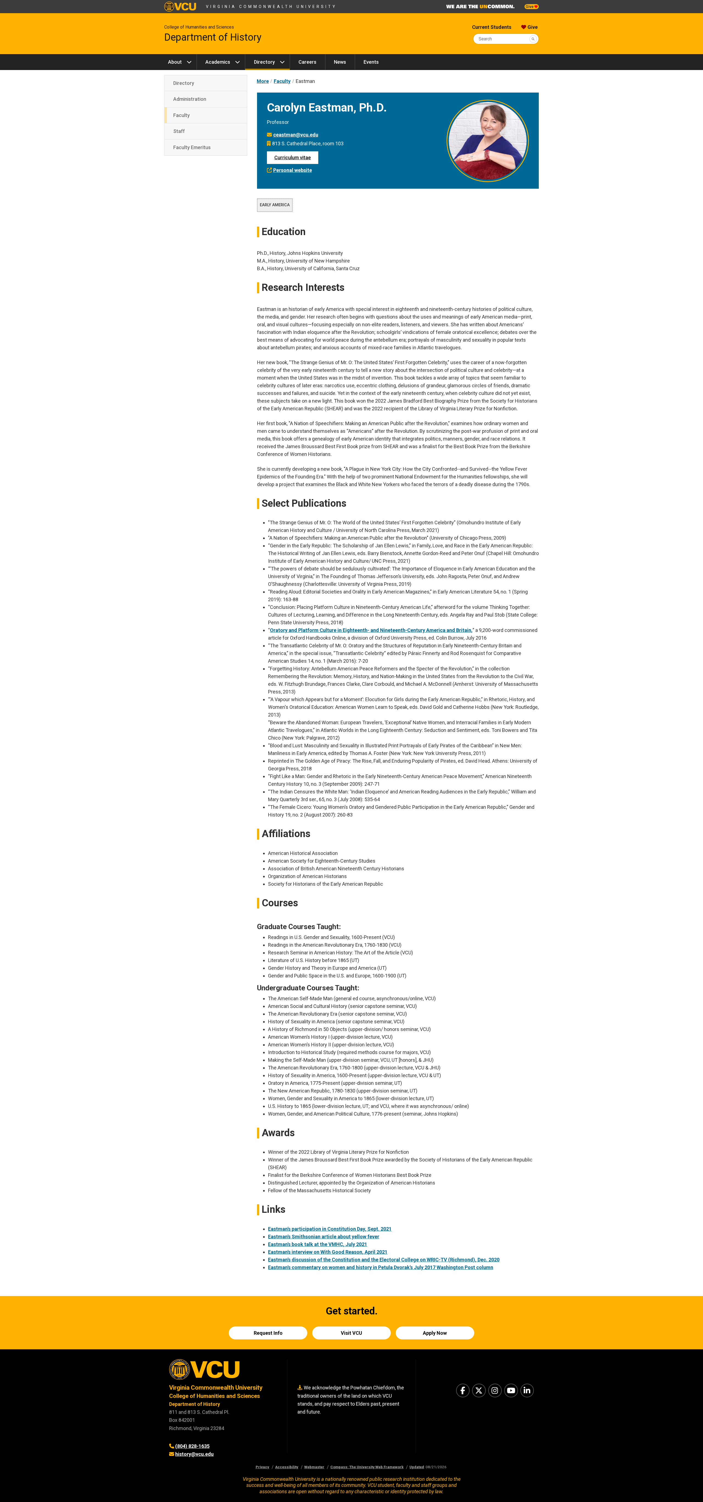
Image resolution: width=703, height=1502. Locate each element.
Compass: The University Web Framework (366, 1467)
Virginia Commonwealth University (271, 6)
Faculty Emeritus (192, 147)
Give (530, 6)
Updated (416, 1467)
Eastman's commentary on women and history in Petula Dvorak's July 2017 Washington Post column (380, 1267)
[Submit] (533, 39)
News (340, 62)
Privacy (262, 1467)
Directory (264, 62)
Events (371, 62)
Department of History (212, 37)
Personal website (292, 170)
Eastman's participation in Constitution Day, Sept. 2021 (330, 1229)
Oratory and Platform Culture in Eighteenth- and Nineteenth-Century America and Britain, (371, 630)
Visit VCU (351, 1333)
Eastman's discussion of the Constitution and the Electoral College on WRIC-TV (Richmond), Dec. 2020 (384, 1260)
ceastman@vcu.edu (295, 135)
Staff (179, 131)
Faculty (181, 115)
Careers (307, 62)
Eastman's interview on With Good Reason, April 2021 (327, 1252)
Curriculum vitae (292, 157)
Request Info (268, 1333)
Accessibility (286, 1467)
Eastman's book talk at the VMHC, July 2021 (317, 1244)
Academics (217, 62)
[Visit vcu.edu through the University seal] (223, 1371)
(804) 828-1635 (192, 1446)
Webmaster (314, 1467)
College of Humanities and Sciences (199, 27)
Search (485, 38)
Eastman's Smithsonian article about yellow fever (323, 1236)
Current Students (491, 27)
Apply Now (435, 1333)
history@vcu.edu (194, 1454)
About (175, 62)
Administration (189, 99)
